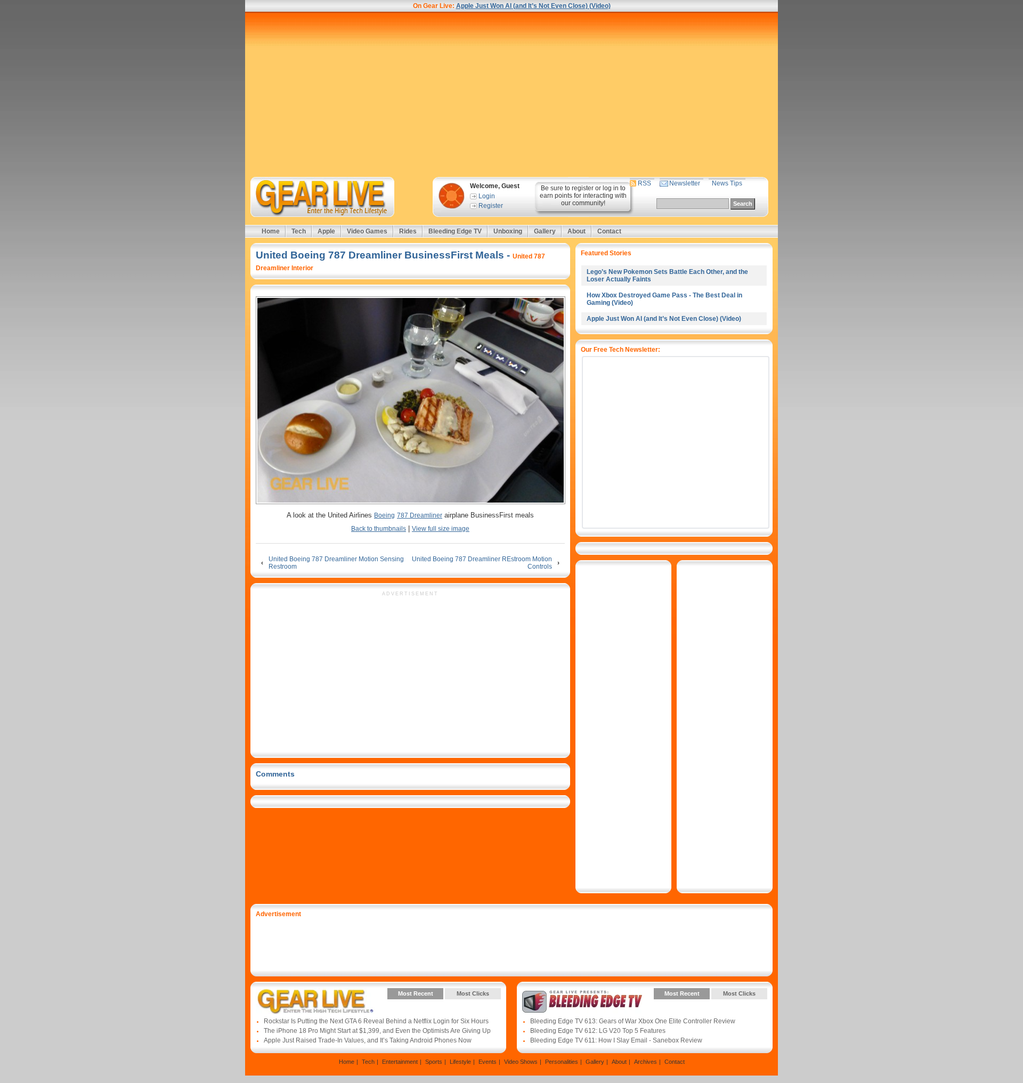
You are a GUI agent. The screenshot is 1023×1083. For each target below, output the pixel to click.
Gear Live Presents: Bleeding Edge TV (582, 1001)
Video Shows (521, 1061)
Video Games (367, 231)
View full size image (440, 528)
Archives (645, 1061)
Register (490, 205)
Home (271, 231)
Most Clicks (473, 993)
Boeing (384, 515)
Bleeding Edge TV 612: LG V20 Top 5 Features (597, 1030)
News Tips (727, 183)
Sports (433, 1061)
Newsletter (684, 183)
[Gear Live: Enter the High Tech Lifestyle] (336, 197)
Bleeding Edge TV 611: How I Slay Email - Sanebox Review (616, 1040)
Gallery (545, 231)
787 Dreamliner (419, 515)
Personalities (561, 1061)
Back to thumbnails (378, 528)
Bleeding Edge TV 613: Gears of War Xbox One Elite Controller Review (632, 1021)
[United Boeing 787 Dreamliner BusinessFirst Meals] (410, 401)
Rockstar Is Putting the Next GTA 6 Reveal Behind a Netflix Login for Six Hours (376, 1021)
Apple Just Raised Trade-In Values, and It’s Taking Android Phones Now (368, 1040)
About (576, 231)
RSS (644, 183)
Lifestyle (460, 1061)
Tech (298, 231)
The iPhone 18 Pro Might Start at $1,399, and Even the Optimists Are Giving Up (377, 1030)
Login (486, 196)
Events (487, 1061)
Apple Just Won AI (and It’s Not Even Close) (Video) (533, 6)
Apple (326, 231)
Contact (609, 231)
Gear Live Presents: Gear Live (316, 1001)
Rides (408, 231)
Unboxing (507, 231)
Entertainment (400, 1061)
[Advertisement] (511, 94)
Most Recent (415, 993)
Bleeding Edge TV (455, 231)
